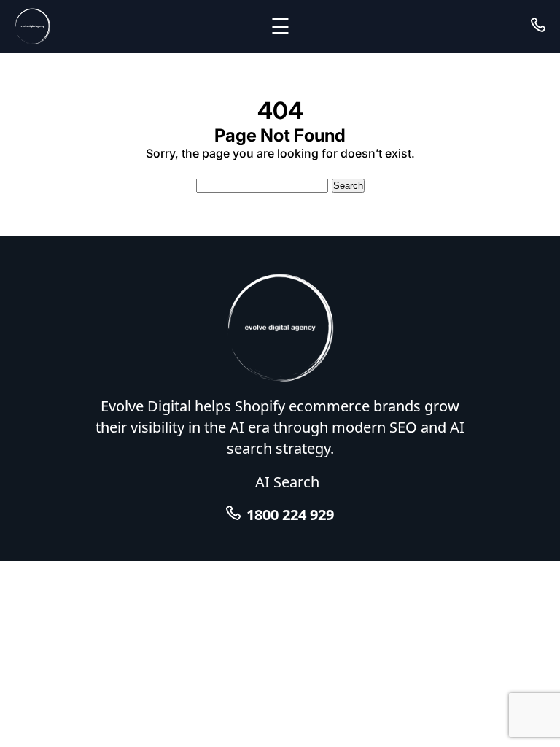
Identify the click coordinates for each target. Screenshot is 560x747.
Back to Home (280, 167)
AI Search (287, 482)
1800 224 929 (290, 515)
